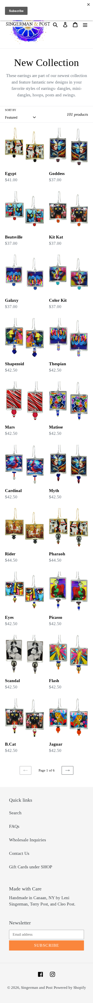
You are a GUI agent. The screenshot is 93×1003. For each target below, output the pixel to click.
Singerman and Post (37, 987)
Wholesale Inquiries (27, 839)
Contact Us (19, 853)
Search (15, 812)
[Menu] (85, 24)
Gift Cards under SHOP (30, 866)
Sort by (10, 110)
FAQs (14, 826)
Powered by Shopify (70, 987)
